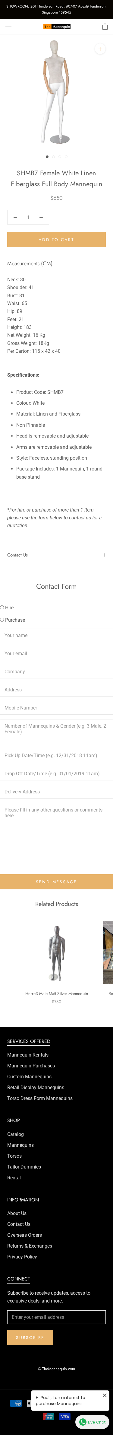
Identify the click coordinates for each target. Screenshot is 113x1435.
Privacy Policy (22, 1257)
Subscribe (30, 1338)
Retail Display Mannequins (35, 1087)
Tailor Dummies (24, 1167)
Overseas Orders (24, 1235)
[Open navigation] (8, 26)
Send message (56, 882)
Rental (14, 1178)
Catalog (15, 1134)
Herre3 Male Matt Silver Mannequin (56, 993)
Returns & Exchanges (29, 1246)
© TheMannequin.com (56, 1369)
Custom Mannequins (29, 1076)
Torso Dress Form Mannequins (40, 1098)
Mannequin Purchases (31, 1066)
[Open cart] (105, 27)
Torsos (14, 1156)
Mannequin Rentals (28, 1055)
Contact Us (17, 555)
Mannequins (20, 1145)
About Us (17, 1213)
